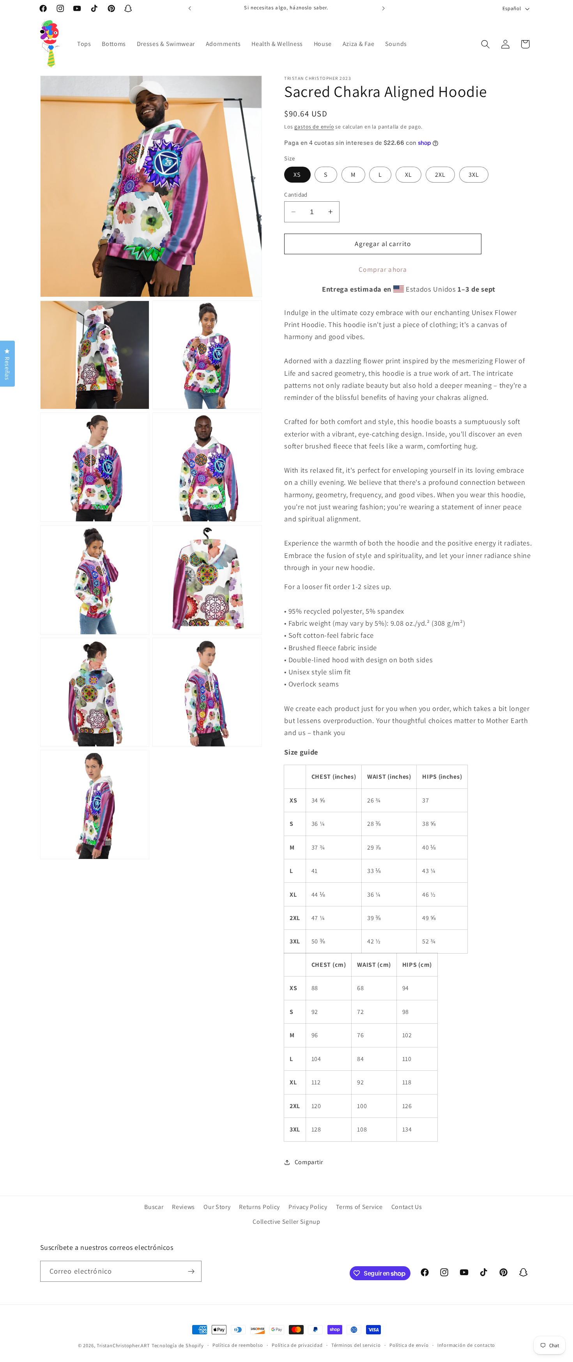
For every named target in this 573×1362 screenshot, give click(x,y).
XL (408, 175)
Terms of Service (359, 1207)
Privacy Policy (307, 1207)
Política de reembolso (237, 1345)
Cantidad (296, 194)
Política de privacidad (297, 1345)
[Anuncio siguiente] (383, 8)
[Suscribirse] (191, 1271)
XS (297, 175)
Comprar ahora (383, 269)
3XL (474, 175)
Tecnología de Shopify (178, 1345)
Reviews (183, 1207)
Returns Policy (259, 1207)
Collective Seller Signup (286, 1222)
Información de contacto (466, 1345)
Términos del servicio (356, 1345)
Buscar (153, 1207)
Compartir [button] (309, 1162)
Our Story (216, 1207)
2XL (440, 175)
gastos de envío (314, 126)
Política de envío (409, 1345)
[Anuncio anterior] (189, 8)
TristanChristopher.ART (123, 1345)
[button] (485, 44)
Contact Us (406, 1207)
